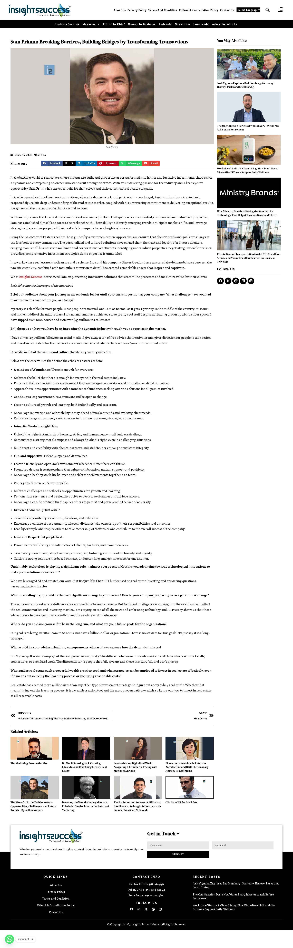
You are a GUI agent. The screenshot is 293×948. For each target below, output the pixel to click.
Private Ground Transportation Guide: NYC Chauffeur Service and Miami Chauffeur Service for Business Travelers (248, 257)
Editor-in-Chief (114, 24)
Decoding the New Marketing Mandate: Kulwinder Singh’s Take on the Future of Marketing (85, 806)
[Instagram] (251, 281)
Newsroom (182, 24)
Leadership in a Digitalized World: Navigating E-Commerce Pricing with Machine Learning (135, 767)
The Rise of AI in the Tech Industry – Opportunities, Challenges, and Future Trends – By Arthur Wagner (33, 806)
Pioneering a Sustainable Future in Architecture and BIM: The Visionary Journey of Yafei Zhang (187, 767)
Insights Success (67, 24)
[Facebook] (220, 281)
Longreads (201, 24)
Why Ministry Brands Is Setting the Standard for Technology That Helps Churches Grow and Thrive (247, 213)
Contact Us (227, 10)
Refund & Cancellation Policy (199, 10)
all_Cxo (41, 155)
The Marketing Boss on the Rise (29, 763)
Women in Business (141, 24)
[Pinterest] (235, 281)
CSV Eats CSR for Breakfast (181, 802)
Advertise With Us (225, 24)
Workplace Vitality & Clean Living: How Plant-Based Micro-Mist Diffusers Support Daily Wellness (247, 170)
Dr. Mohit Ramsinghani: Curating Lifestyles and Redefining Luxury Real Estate (84, 767)
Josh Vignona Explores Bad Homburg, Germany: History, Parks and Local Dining (245, 85)
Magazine (89, 24)
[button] (266, 10)
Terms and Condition (162, 10)
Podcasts (165, 24)
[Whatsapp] (9, 939)
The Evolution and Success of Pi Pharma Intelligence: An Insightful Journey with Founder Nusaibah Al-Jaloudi (137, 806)
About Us (120, 10)
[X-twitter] (228, 281)
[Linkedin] (243, 281)
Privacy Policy (137, 10)
